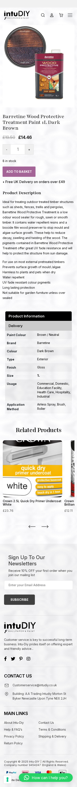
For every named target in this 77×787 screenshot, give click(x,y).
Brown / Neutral (48, 334)
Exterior (42, 359)
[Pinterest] (20, 658)
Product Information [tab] (26, 316)
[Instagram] (28, 658)
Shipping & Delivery (52, 736)
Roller (41, 408)
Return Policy (13, 743)
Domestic (61, 383)
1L (38, 375)
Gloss (41, 367)
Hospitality (63, 392)
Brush (61, 404)
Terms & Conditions (52, 729)
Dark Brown (45, 351)
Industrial (43, 396)
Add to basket (19, 171)
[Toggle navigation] (70, 15)
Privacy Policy (14, 736)
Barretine (43, 343)
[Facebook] (5, 658)
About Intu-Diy (14, 722)
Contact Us (46, 722)
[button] (46, 777)
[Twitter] (13, 658)
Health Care (45, 392)
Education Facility (49, 388)
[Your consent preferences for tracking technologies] (7, 779)
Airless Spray (46, 404)
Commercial (45, 383)
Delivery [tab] (16, 326)
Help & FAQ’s (13, 729)
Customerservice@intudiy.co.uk (35, 685)
